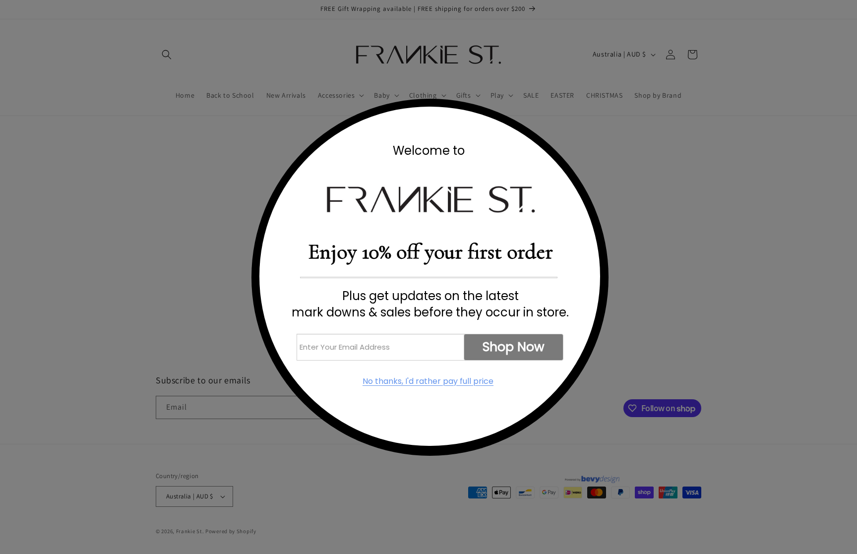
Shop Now (514, 347)
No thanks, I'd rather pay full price (428, 381)
